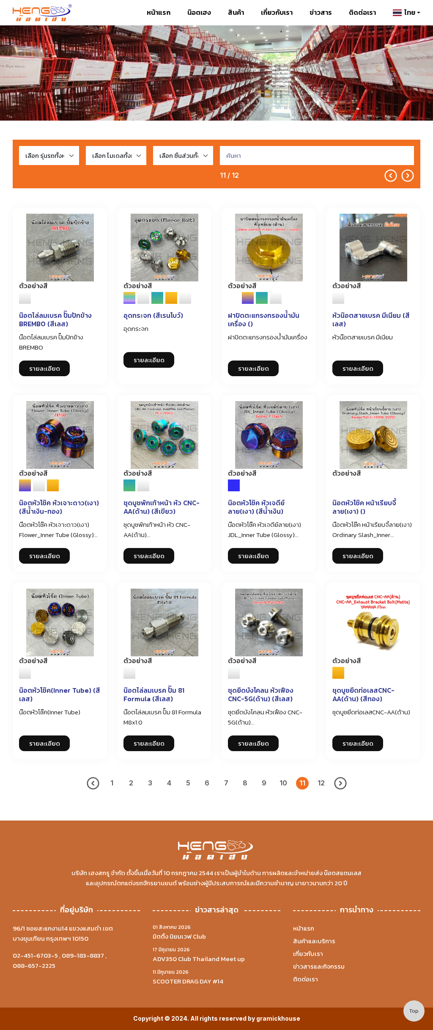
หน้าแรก (158, 12)
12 (321, 783)
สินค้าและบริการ (314, 941)
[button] (406, 12)
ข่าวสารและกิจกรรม (319, 966)
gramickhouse (278, 1018)
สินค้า (236, 12)
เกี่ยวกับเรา (277, 12)
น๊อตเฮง (199, 12)
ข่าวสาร (321, 12)
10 (283, 783)
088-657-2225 (34, 965)
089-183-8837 (83, 955)
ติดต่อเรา (362, 12)
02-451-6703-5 (35, 955)
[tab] (25, 298)
